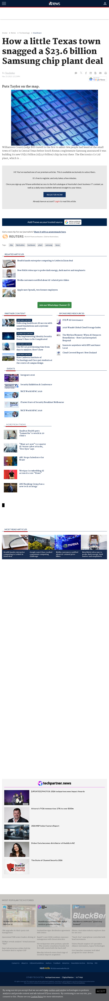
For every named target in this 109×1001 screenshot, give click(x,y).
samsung (48, 245)
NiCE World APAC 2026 (31, 391)
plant (40, 245)
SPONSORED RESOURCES (71, 313)
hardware (31, 245)
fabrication (20, 245)
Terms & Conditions (79, 983)
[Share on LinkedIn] (90, 73)
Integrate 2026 (27, 375)
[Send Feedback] (95, 73)
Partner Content (15, 313)
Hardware (37, 33)
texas (57, 245)
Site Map (90, 963)
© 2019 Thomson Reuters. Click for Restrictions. (42, 237)
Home (4, 33)
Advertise (65, 963)
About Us (24, 963)
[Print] (105, 73)
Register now (54, 194)
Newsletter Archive (78, 963)
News (13, 33)
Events (11, 368)
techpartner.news (52, 977)
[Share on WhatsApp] (54, 519)
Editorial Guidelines (37, 963)
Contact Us (16, 963)
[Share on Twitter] (81, 73)
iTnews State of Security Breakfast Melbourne (42, 402)
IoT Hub (79, 977)
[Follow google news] (97, 79)
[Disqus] (54, 597)
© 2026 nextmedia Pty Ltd (60, 968)
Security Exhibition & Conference (36, 385)
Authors (49, 963)
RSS (96, 963)
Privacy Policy (66, 983)
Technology (24, 33)
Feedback (56, 963)
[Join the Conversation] (76, 73)
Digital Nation (68, 977)
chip (11, 245)
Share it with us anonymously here (50, 232)
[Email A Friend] (100, 73)
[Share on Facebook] (86, 73)
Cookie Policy (37, 996)
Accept (101, 991)
